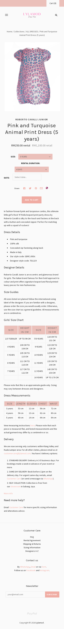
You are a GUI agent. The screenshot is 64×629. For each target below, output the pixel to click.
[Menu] (6, 15)
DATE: (6, 178)
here (32, 425)
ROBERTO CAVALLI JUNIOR (31, 119)
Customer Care (14, 478)
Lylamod (40, 622)
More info (8, 493)
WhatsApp (48, 478)
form (44, 566)
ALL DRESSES (32, 31)
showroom (16, 486)
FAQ (32, 537)
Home (9, 31)
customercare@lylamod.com (17, 453)
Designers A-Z (32, 551)
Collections (19, 31)
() (53, 3)
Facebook (31, 570)
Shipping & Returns (32, 544)
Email (33, 566)
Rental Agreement (32, 540)
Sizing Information (32, 547)
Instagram (44, 570)
